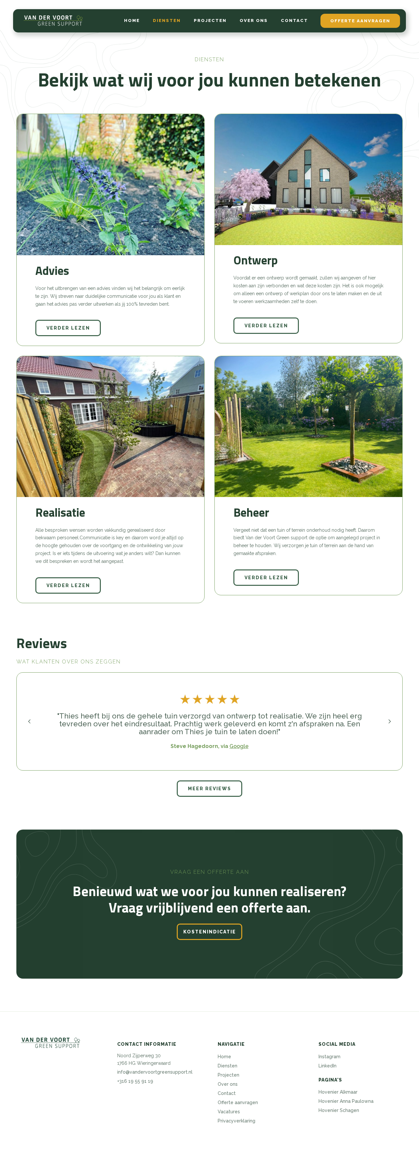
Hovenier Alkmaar (338, 1092)
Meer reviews (209, 788)
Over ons (254, 20)
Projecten (210, 20)
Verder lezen (68, 328)
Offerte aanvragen (360, 20)
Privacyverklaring (236, 1120)
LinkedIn (328, 1065)
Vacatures (229, 1111)
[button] (29, 721)
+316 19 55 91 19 (135, 1081)
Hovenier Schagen (339, 1110)
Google (234, 746)
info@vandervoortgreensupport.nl (154, 1072)
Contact (294, 20)
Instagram (329, 1056)
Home (132, 20)
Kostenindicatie (209, 931)
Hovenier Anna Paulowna (346, 1101)
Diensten (167, 20)
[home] (53, 20)
